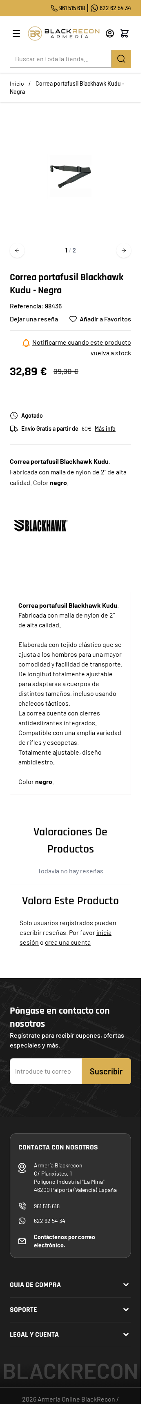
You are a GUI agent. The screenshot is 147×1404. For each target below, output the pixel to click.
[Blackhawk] (40, 525)
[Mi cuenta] (110, 33)
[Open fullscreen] (70, 176)
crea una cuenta (68, 942)
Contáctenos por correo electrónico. (64, 1241)
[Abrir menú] (16, 33)
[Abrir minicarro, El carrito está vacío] (124, 33)
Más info (105, 428)
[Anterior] (17, 250)
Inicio (17, 83)
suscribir (106, 1071)
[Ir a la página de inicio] (63, 33)
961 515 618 (72, 7)
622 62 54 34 (115, 7)
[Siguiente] (123, 250)
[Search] (121, 59)
